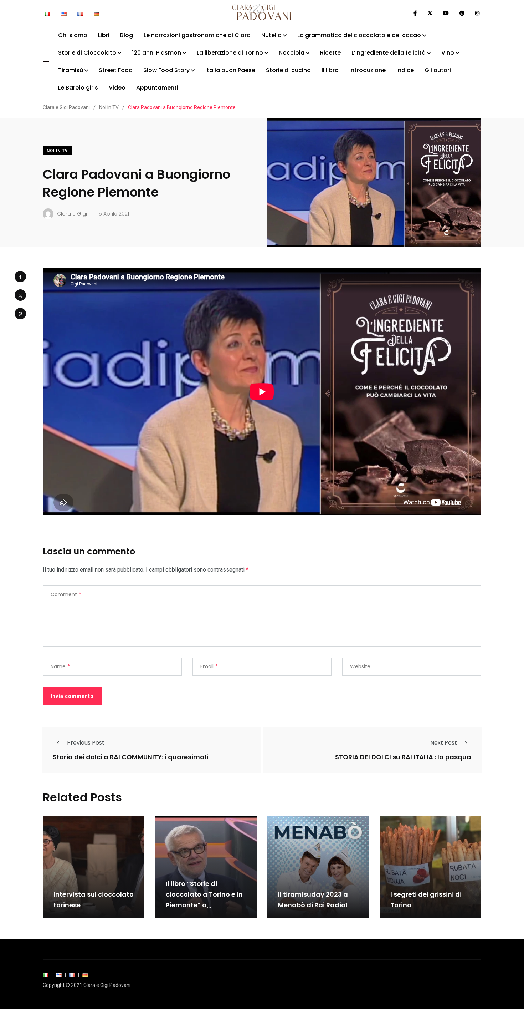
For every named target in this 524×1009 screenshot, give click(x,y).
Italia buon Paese (230, 70)
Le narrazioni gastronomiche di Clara (197, 35)
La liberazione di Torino (230, 53)
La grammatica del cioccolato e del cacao (359, 35)
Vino (447, 53)
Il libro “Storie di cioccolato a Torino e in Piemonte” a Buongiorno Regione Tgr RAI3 (205, 905)
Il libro (330, 70)
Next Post (443, 743)
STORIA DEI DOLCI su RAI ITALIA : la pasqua (403, 756)
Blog (126, 35)
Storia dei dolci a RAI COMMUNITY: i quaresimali (130, 756)
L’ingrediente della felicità (388, 53)
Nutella (271, 35)
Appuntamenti (157, 87)
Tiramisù (70, 70)
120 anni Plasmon (156, 53)
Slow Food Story (166, 70)
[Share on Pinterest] (20, 313)
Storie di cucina (288, 70)
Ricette (330, 53)
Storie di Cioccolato (87, 53)
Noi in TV (57, 150)
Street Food (116, 70)
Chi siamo (72, 35)
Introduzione (367, 70)
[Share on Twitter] (20, 295)
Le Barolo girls (78, 87)
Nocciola (291, 53)
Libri (103, 35)
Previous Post (85, 743)
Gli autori (438, 70)
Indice (405, 70)
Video (117, 87)
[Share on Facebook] (20, 276)
